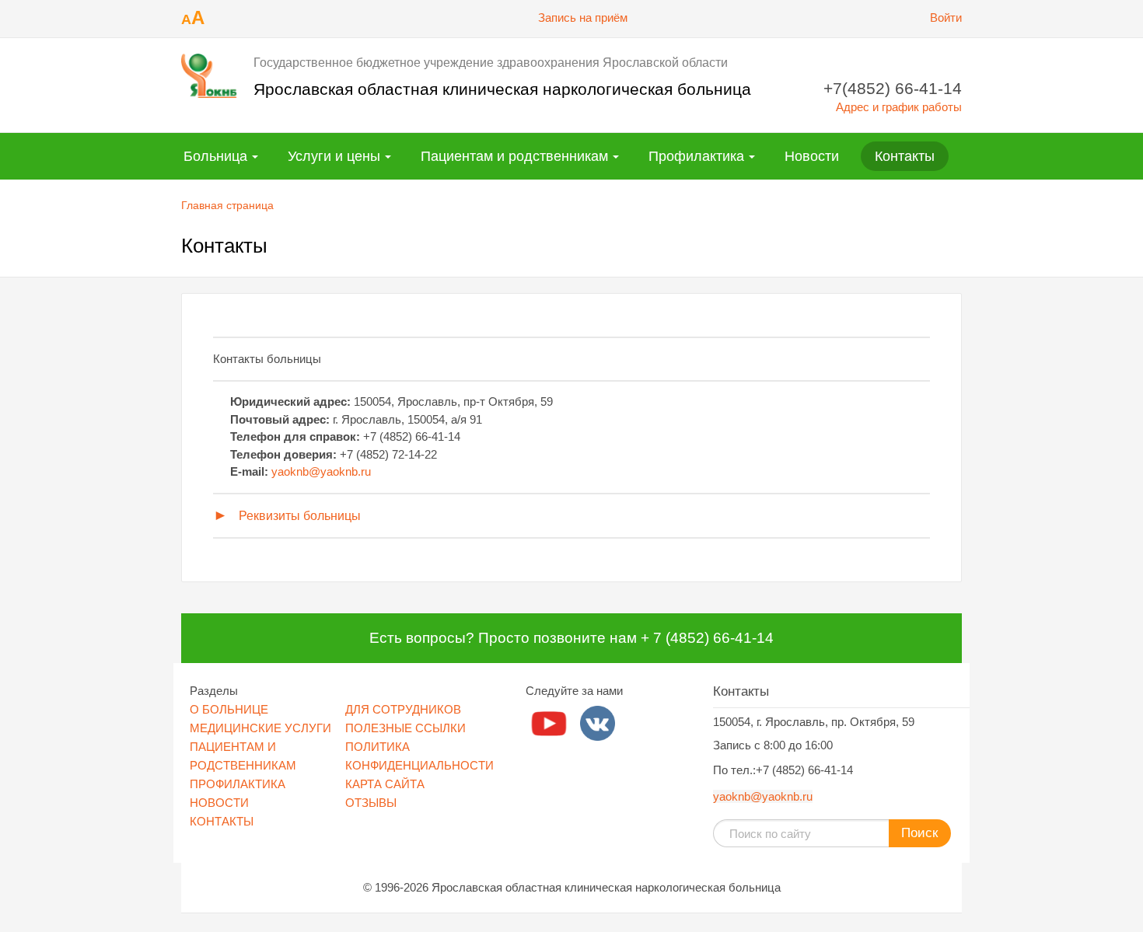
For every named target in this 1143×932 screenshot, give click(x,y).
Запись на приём (582, 17)
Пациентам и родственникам (514, 156)
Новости (812, 156)
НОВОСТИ (219, 802)
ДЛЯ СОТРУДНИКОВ (403, 709)
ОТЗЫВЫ (371, 802)
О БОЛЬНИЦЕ (229, 709)
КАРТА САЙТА (385, 784)
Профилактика (696, 156)
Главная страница (227, 205)
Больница (215, 156)
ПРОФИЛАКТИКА (237, 784)
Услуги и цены (334, 156)
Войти (946, 17)
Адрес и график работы (899, 106)
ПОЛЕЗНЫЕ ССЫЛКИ (405, 728)
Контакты (905, 156)
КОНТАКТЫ (221, 821)
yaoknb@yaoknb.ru (321, 471)
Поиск (919, 833)
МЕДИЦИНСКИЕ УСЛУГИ (260, 728)
